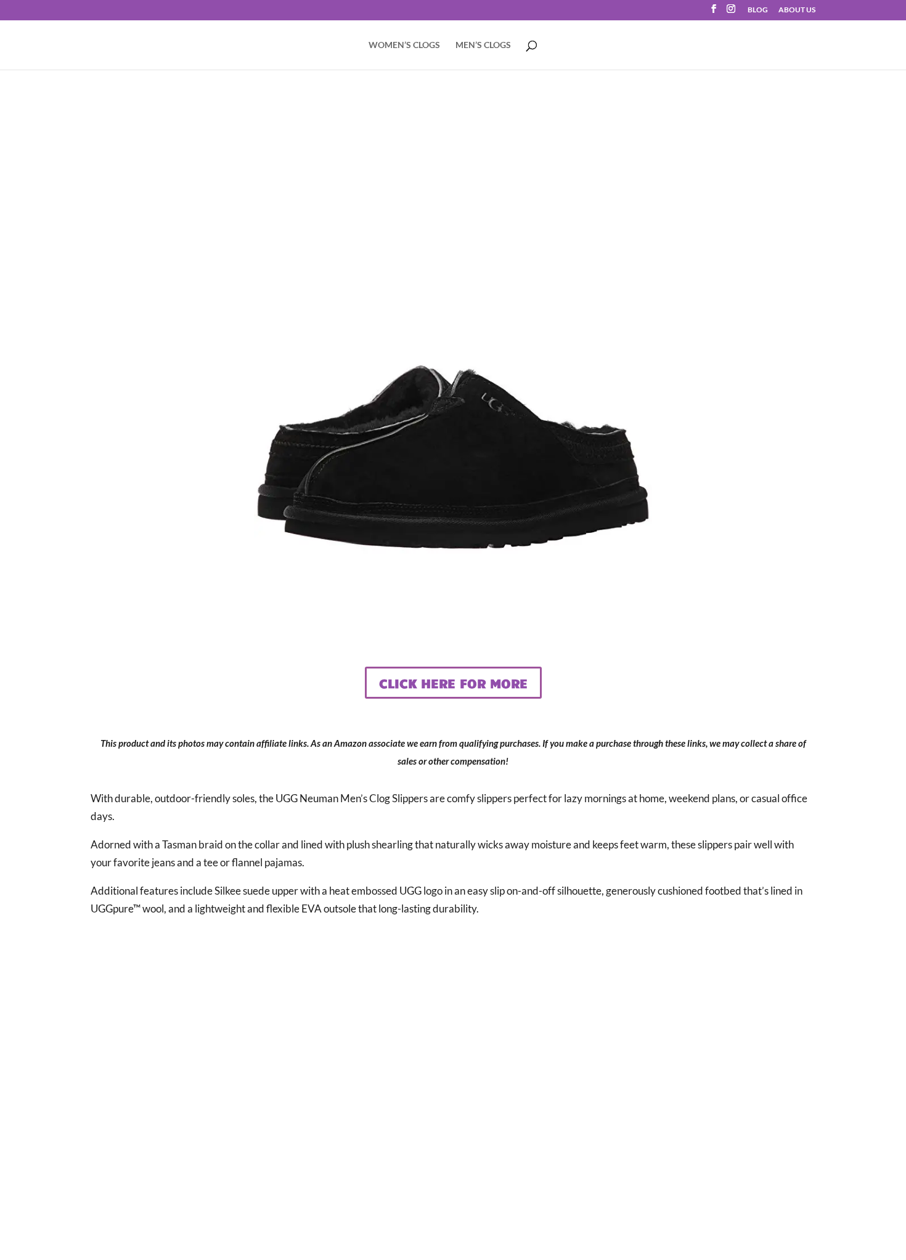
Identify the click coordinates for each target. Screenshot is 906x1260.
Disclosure (453, 1074)
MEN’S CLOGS (483, 45)
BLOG (758, 10)
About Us (453, 1017)
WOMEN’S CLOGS (404, 45)
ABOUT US (796, 10)
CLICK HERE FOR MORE (453, 683)
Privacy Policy (452, 1102)
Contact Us (452, 1045)
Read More (657, 1189)
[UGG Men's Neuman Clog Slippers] (453, 606)
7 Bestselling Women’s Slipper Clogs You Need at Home (656, 1038)
